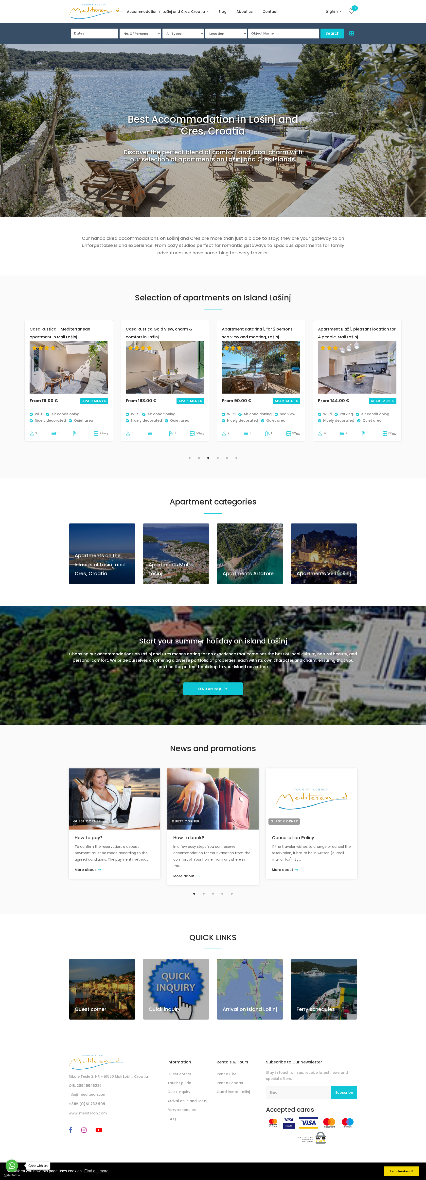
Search (332, 33)
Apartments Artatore (248, 573)
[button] (350, 34)
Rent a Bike (226, 1074)
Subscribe (344, 1092)
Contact (270, 11)
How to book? (188, 837)
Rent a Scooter (230, 1082)
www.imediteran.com (88, 1113)
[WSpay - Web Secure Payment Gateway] (311, 1137)
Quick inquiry (165, 1009)
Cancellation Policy (293, 837)
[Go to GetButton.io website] (12, 1175)
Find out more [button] (96, 1171)
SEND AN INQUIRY (213, 688)
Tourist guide (179, 1082)
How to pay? (89, 837)
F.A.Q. (172, 1118)
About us (244, 11)
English (332, 11)
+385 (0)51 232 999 (87, 1104)
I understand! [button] (401, 1171)
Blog (222, 11)
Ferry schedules (316, 1009)
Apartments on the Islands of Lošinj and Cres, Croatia (100, 564)
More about (86, 869)
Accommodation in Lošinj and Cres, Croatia (166, 11)
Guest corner (87, 821)
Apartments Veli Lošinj (324, 573)
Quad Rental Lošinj (233, 1091)
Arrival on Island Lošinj (250, 1009)
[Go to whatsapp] (12, 1166)
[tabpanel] (69, 386)
